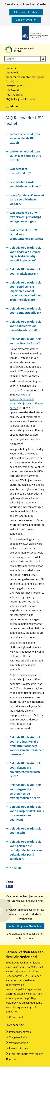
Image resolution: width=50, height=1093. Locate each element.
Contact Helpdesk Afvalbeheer (25, 926)
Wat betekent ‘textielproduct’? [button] (20, 171)
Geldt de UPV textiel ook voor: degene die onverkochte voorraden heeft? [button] (25, 770)
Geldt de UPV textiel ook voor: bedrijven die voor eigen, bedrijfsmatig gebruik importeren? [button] (25, 254)
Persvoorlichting (18, 1048)
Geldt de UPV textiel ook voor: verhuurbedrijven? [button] (25, 311)
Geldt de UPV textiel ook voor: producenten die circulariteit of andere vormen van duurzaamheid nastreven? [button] (27, 746)
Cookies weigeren (26, 19)
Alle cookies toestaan (26, 12)
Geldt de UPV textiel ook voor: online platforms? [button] (25, 341)
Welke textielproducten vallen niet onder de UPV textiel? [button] (25, 156)
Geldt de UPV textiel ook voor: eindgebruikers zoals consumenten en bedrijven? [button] (27, 813)
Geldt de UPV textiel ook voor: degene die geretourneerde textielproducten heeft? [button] (25, 791)
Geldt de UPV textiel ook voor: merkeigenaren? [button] (25, 271)
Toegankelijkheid (19, 1037)
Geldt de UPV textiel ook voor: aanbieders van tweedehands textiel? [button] (25, 326)
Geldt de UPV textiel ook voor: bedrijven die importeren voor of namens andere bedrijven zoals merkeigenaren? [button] (26, 291)
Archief (13, 1059)
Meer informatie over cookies (26, 1053)
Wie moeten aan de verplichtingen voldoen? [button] (25, 184)
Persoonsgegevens (20, 1031)
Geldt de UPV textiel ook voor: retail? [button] (25, 831)
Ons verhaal (16, 1017)
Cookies (41, 4)
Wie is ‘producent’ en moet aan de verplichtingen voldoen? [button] (27, 200)
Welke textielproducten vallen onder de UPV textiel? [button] (25, 138)
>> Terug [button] (15, 867)
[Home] (22, 53)
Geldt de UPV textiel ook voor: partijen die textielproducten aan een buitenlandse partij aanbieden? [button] (26, 850)
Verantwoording (18, 1042)
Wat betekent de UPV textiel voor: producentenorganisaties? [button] (26, 234)
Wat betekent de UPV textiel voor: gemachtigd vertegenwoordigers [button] (25, 217)
